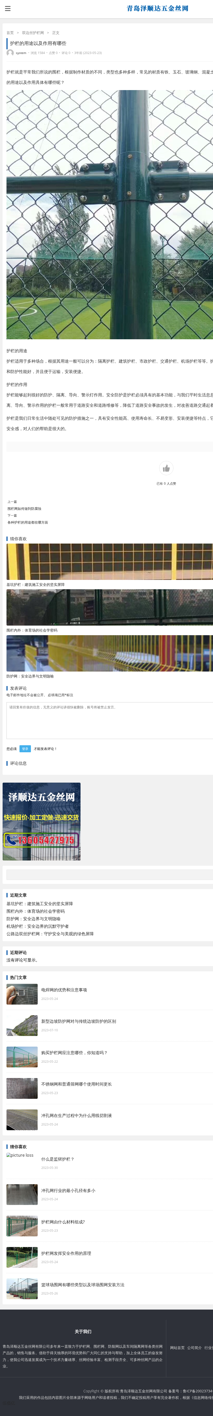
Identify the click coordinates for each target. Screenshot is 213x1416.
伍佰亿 (9, 1403)
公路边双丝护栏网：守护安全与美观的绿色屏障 (50, 934)
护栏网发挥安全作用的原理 (68, 1253)
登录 (25, 749)
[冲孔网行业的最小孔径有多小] (22, 1194)
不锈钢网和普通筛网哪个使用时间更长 (76, 1084)
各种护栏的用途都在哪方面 (30, 522)
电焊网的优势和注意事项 (64, 990)
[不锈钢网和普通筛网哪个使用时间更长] (22, 1088)
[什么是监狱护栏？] (22, 1163)
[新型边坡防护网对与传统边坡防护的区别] (22, 1025)
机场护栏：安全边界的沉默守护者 (37, 926)
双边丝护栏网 (33, 32)
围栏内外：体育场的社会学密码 (31, 630)
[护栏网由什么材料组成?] (22, 1226)
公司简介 (194, 1347)
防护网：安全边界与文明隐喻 (30, 676)
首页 (10, 32)
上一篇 (12, 501)
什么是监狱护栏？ (58, 1159)
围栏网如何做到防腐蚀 (24, 508)
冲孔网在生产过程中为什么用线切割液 (76, 1115)
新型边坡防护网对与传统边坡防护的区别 (78, 1021)
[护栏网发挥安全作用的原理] (22, 1257)
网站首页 (177, 1347)
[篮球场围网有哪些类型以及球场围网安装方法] (22, 1288)
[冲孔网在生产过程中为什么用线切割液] (22, 1119)
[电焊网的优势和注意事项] (22, 994)
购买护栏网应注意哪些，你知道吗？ (74, 1052)
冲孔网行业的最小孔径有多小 (68, 1190)
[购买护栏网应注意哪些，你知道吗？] (22, 1057)
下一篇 (12, 515)
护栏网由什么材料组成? (65, 1222)
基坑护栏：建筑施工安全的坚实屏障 (35, 584)
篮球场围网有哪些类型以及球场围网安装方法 (82, 1285)
